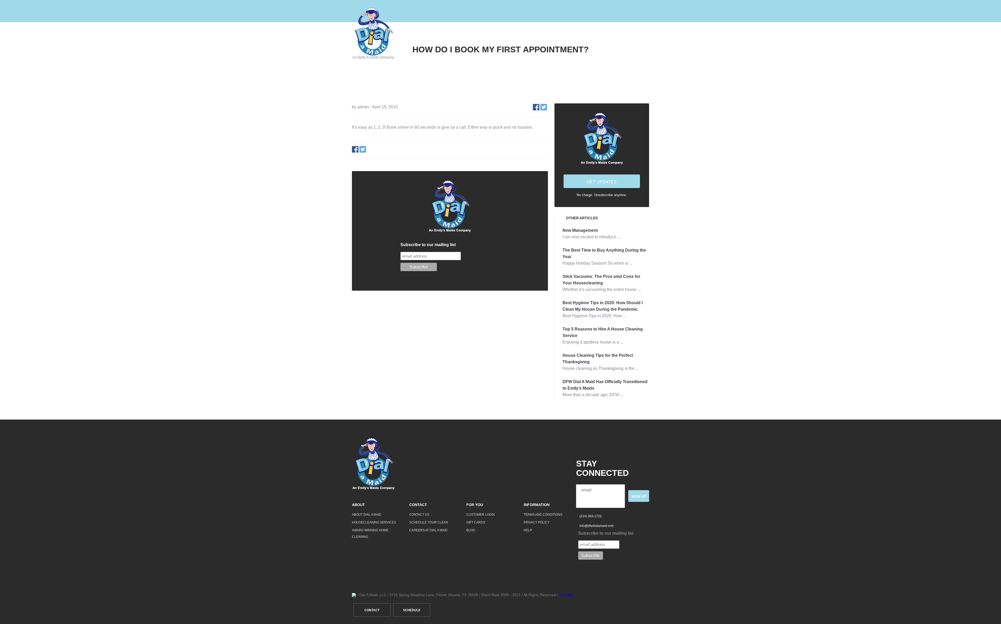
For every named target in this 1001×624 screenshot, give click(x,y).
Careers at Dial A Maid (428, 530)
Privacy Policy (537, 522)
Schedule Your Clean (428, 522)
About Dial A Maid (366, 514)
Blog (470, 530)
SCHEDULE (411, 610)
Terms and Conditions (543, 514)
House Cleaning (505, 33)
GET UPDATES (602, 182)
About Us (546, 33)
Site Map (566, 595)
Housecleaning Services (374, 522)
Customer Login (480, 514)
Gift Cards (475, 522)
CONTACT (372, 610)
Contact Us (419, 514)
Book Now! (636, 33)
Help (607, 33)
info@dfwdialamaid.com (596, 525)
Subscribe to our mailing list (428, 244)
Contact (579, 33)
